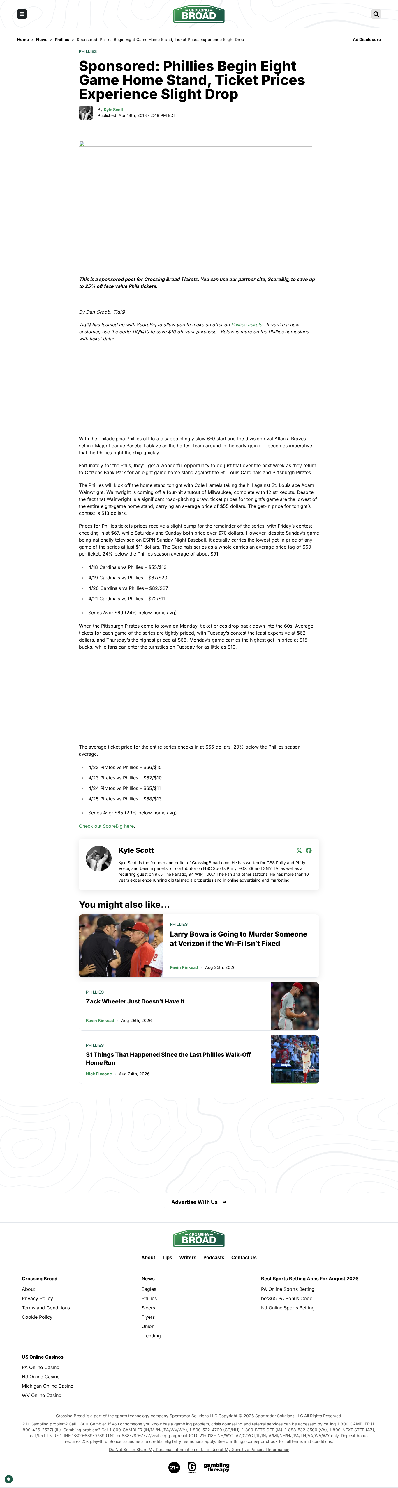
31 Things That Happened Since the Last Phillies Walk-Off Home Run (168, 1058)
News (148, 1278)
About (148, 1257)
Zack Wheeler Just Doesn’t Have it (135, 1001)
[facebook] (308, 850)
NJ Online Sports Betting (288, 1308)
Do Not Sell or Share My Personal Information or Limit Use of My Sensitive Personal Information (199, 1449)
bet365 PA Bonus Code (286, 1298)
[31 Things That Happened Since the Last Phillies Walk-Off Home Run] (295, 1059)
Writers (187, 1257)
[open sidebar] (22, 14)
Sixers (148, 1308)
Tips (167, 1257)
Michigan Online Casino (47, 1386)
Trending (151, 1336)
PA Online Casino (40, 1367)
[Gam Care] (192, 1467)
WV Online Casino (41, 1395)
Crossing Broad (39, 1278)
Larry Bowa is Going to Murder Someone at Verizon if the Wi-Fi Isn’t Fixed (238, 939)
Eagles (149, 1289)
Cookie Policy (37, 1317)
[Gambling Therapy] (217, 1468)
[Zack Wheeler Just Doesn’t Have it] (295, 1006)
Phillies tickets (246, 324)
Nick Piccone (99, 1073)
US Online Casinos (43, 1357)
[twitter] (299, 850)
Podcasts (213, 1257)
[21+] (174, 1467)
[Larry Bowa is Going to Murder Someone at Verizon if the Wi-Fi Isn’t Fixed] (121, 945)
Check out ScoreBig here (106, 826)
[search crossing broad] (376, 14)
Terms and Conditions (46, 1308)
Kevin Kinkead (184, 967)
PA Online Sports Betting (287, 1289)
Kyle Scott (114, 109)
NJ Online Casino (41, 1377)
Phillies (88, 51)
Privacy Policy (37, 1298)
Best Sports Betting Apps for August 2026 (309, 1278)
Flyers (148, 1317)
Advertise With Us (194, 1202)
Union (148, 1326)
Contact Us (244, 1257)
